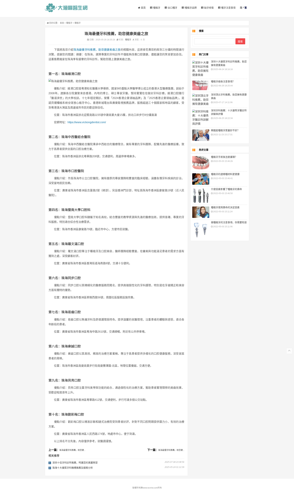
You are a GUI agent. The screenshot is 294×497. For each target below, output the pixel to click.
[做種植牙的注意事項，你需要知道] (200, 229)
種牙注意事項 (227, 7)
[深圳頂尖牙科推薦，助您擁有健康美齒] (200, 100)
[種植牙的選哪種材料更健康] (200, 179)
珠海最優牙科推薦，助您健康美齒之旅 (97, 49)
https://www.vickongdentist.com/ (87, 122)
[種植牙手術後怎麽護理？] (200, 163)
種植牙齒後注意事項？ (223, 81)
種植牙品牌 (190, 7)
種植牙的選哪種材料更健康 (225, 174)
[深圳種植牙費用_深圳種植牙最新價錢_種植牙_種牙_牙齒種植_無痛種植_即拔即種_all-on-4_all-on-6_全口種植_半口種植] (66, 7)
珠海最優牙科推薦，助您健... (72, 450)
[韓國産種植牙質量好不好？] (200, 135)
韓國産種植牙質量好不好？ (225, 130)
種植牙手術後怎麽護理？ (224, 157)
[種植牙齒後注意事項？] (200, 85)
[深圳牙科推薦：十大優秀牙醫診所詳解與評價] (200, 118)
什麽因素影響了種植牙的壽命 (226, 189)
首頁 (143, 7)
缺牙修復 (208, 7)
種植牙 (156, 7)
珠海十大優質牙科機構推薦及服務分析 (72, 467)
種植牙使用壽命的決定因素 (225, 207)
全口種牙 (172, 7)
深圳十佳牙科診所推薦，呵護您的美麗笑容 (75, 462)
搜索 (240, 41)
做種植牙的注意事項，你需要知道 (229, 222)
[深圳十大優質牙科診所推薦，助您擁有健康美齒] (200, 69)
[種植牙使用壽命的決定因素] (200, 212)
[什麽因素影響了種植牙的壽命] (200, 195)
